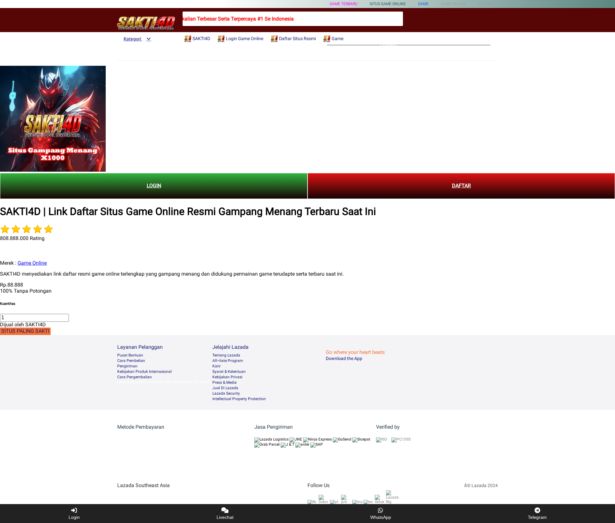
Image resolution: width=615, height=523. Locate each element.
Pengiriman (127, 366)
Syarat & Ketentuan (229, 371)
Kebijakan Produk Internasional (144, 371)
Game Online (32, 263)
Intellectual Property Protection (239, 399)
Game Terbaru (343, 4)
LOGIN (154, 186)
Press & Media (224, 382)
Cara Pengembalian (134, 377)
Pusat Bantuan (130, 355)
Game (423, 4)
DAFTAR (461, 186)
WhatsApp (380, 517)
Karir (216, 366)
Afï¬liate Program (227, 360)
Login (74, 517)
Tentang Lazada (226, 355)
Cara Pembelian (131, 360)
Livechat (225, 517)
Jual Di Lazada (225, 388)
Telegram (537, 517)
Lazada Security (226, 393)
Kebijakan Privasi (227, 377)
